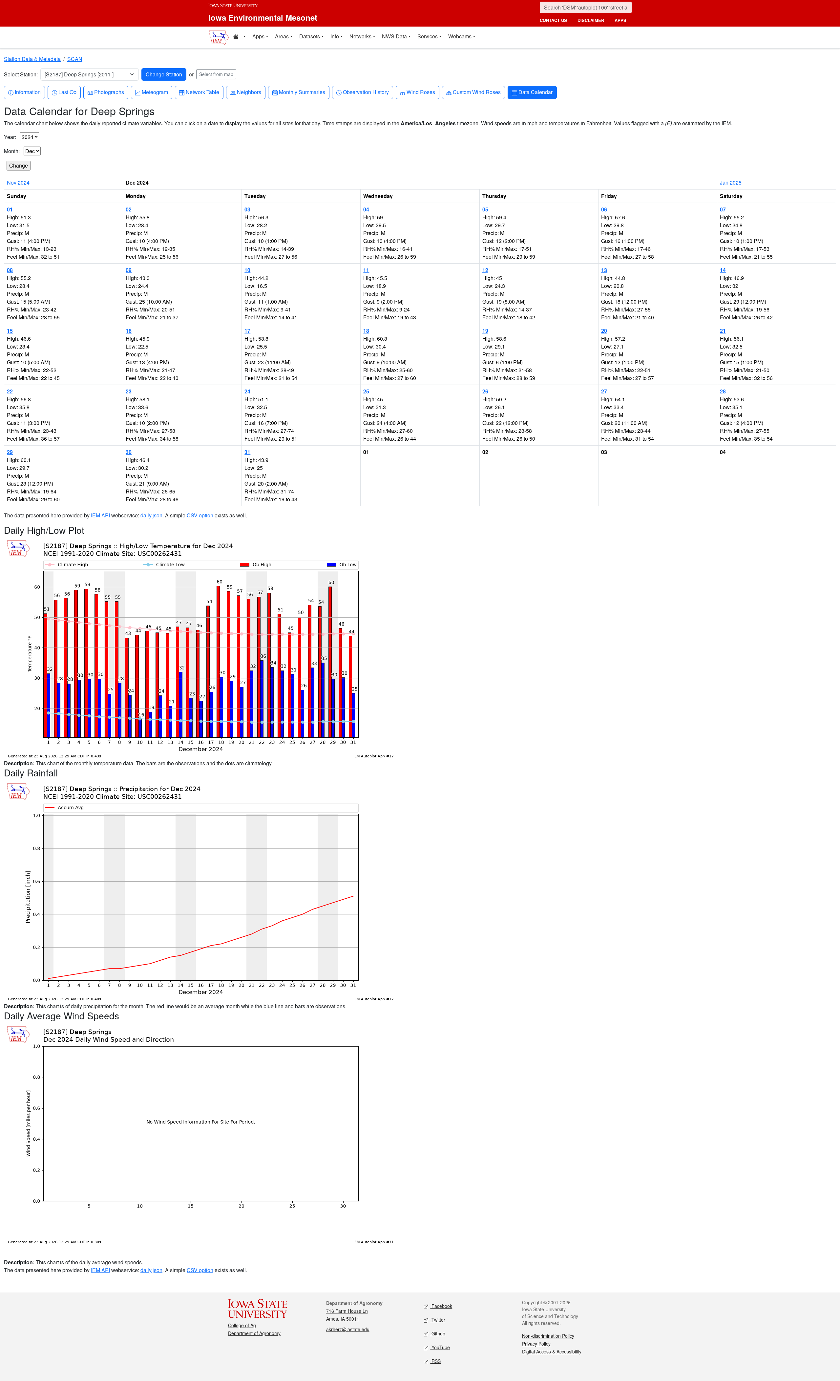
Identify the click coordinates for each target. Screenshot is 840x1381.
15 (10, 330)
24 (247, 391)
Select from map (216, 74)
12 (485, 270)
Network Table (202, 92)
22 (10, 391)
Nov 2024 (18, 182)
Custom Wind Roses (476, 92)
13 (604, 270)
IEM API (100, 515)
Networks (360, 36)
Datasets (309, 36)
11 (366, 270)
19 (485, 330)
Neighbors (249, 92)
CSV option (200, 515)
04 (366, 209)
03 (247, 209)
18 (366, 330)
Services (427, 36)
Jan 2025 (731, 182)
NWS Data (394, 36)
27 (604, 391)
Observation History (366, 92)
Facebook (441, 1306)
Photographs (109, 92)
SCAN (74, 59)
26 (485, 391)
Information (27, 92)
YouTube (440, 1347)
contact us (553, 20)
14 (723, 270)
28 (723, 391)
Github (437, 1333)
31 (247, 452)
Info (334, 36)
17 (247, 330)
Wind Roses (420, 92)
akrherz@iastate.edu (347, 1329)
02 (129, 209)
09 (129, 270)
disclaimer (591, 20)
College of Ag (242, 1325)
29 (10, 452)
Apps (258, 36)
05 (485, 209)
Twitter (437, 1319)
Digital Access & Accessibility (551, 1351)
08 (10, 270)
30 (129, 452)
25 (366, 391)
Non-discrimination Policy (548, 1335)
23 (129, 391)
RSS (435, 1361)
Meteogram (154, 92)
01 (10, 209)
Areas (282, 36)
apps (620, 20)
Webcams (460, 36)
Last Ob (67, 92)
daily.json (151, 515)
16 (129, 330)
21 (723, 330)
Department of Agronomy (254, 1333)
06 (604, 209)
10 (247, 270)
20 (604, 330)
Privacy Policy (536, 1343)
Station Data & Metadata (32, 59)
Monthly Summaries (302, 92)
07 (723, 209)
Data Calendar (535, 92)
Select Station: (21, 74)
